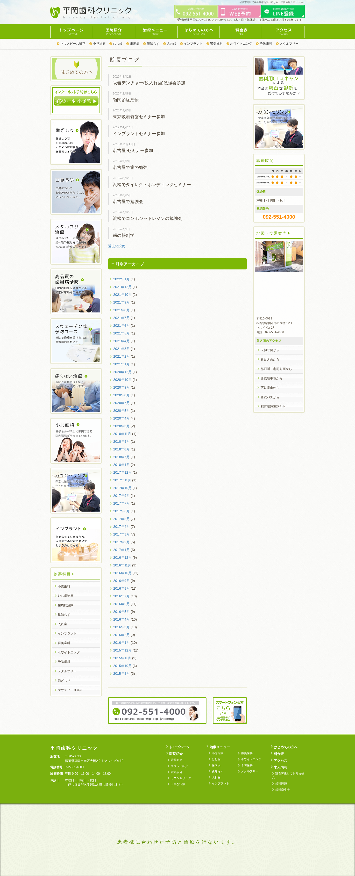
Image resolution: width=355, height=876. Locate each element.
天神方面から (270, 350)
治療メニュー (156, 31)
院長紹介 (176, 760)
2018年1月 (121, 465)
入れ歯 (171, 43)
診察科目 (63, 574)
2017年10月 (122, 488)
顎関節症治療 (126, 99)
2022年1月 (121, 279)
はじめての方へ (198, 31)
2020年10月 (122, 380)
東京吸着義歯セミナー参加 (139, 116)
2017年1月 (121, 550)
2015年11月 (122, 658)
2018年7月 (121, 457)
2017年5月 (121, 519)
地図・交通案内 (272, 233)
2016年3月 (121, 627)
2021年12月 (122, 287)
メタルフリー (288, 43)
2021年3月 (121, 349)
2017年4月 (121, 526)
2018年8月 (121, 449)
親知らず (152, 43)
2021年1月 (121, 364)
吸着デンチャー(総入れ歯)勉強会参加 (149, 82)
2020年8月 (121, 395)
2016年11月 (122, 565)
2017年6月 (121, 511)
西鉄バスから (270, 397)
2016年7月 (121, 596)
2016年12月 (122, 557)
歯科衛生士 (282, 789)
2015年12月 (122, 650)
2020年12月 (122, 372)
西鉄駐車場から (272, 378)
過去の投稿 (116, 246)
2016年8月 (121, 588)
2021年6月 (121, 325)
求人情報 (280, 767)
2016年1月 (121, 642)
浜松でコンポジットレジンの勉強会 (147, 218)
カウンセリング (181, 778)
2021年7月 (121, 318)
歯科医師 (281, 783)
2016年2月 (121, 635)
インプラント (193, 43)
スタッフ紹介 (179, 766)
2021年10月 (122, 295)
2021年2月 (121, 356)
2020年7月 (121, 403)
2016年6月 (121, 604)
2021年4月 (121, 341)
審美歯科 (216, 43)
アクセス (283, 31)
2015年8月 (121, 673)
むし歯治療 (65, 596)
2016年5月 (121, 612)
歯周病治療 (65, 605)
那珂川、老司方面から (276, 369)
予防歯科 (265, 43)
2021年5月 (121, 333)
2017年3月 (121, 534)
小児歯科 (64, 586)
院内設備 (176, 772)
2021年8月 (121, 310)
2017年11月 (122, 480)
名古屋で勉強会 (128, 201)
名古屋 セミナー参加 (133, 150)
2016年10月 (122, 573)
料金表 (241, 31)
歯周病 (134, 43)
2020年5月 (121, 411)
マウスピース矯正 (72, 43)
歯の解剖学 (124, 235)
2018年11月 (122, 434)
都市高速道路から (273, 406)
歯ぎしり (64, 680)
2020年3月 (121, 426)
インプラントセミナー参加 (139, 133)
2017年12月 (122, 472)
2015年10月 (122, 666)
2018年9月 (121, 441)
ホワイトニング (240, 43)
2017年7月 (121, 503)
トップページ (71, 31)
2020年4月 (121, 418)
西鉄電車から (270, 388)
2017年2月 (121, 542)
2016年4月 (121, 619)
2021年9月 (121, 302)
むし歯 (117, 43)
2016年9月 (121, 581)
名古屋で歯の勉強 (130, 167)
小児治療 (99, 43)
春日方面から (270, 359)
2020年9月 (121, 387)
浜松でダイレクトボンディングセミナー (152, 184)
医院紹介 (114, 31)
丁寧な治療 (178, 784)
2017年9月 (121, 496)
